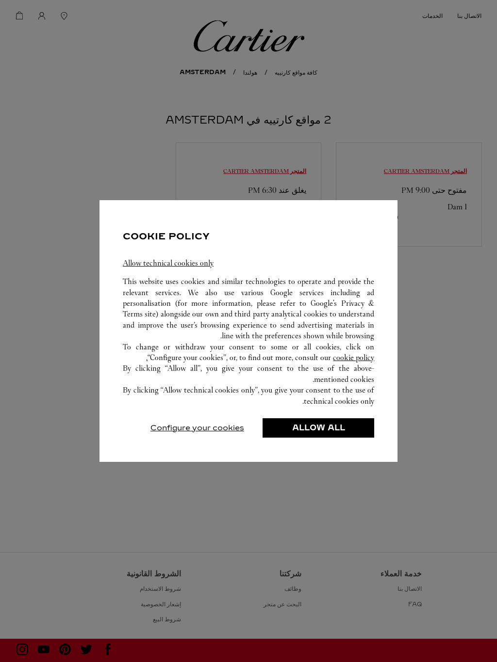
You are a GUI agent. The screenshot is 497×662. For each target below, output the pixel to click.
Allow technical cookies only (168, 263)
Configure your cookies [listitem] (197, 427)
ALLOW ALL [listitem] (318, 427)
